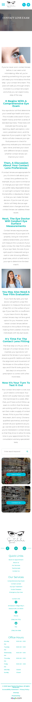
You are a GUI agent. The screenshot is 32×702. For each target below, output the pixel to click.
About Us (16, 562)
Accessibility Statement (10, 689)
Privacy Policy (24, 689)
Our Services (16, 565)
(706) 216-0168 (16, 630)
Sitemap (16, 692)
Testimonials (16, 568)
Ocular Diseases (16, 589)
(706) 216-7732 (16, 619)
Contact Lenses (16, 584)
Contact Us (16, 503)
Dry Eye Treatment (16, 586)
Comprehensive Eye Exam (16, 581)
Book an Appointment (16, 559)
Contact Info (16, 598)
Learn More (16, 474)
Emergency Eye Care (16, 592)
